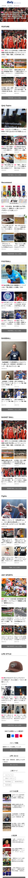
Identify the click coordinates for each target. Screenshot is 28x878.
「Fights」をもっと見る (14, 567)
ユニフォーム (9, 775)
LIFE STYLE (6, 654)
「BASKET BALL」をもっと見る (14, 488)
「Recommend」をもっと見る (14, 253)
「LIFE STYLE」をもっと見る (14, 725)
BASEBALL (6, 338)
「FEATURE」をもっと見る (14, 98)
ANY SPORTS (7, 575)
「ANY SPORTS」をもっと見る (14, 646)
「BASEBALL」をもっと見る (14, 409)
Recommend (6, 182)
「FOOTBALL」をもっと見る (14, 330)
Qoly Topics (6, 106)
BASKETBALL (18, 781)
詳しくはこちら (14, 749)
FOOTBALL (6, 261)
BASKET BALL (7, 417)
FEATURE (5, 27)
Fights (4, 496)
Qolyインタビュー (10, 778)
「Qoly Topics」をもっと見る (14, 174)
